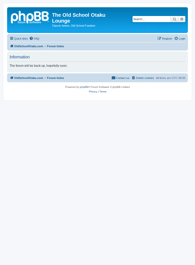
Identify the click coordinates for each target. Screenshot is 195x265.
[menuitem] (34, 39)
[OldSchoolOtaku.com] (30, 16)
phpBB (84, 87)
